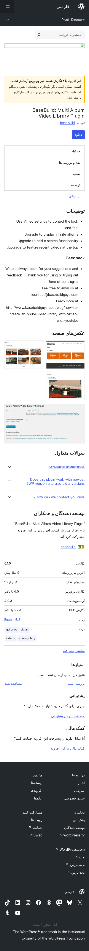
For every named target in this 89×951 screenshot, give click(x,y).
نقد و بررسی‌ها (69, 162)
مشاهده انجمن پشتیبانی (68, 716)
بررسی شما (76, 683)
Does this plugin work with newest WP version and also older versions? (56, 481)
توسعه (75, 185)
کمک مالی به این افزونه (68, 748)
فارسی (69, 892)
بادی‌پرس (76, 872)
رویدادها (36, 820)
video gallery (26, 638)
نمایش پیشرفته (74, 650)
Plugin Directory (73, 19)
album (25, 629)
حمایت (35, 827)
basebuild (67, 123)
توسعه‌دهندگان (74, 827)
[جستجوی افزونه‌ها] (39, 34)
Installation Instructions (66, 467)
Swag (35, 835)
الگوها (38, 798)
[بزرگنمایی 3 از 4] (79, 378)
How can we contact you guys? (59, 497)
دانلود (78, 134)
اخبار (81, 783)
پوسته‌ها (36, 783)
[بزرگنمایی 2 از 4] (37, 346)
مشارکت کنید (32, 812)
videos (10, 638)
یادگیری (79, 812)
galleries (11, 629)
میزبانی (79, 790)
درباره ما (78, 775)
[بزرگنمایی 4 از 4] (79, 409)
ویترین (37, 775)
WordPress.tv (72, 835)
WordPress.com (70, 849)
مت (80, 857)
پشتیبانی (74, 196)
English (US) (13, 619)
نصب (76, 173)
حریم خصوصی (74, 798)
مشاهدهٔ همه (13, 683)
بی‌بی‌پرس (75, 864)
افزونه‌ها (36, 790)
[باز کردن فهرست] (7, 6)
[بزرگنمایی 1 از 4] (79, 346)
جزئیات (75, 151)
